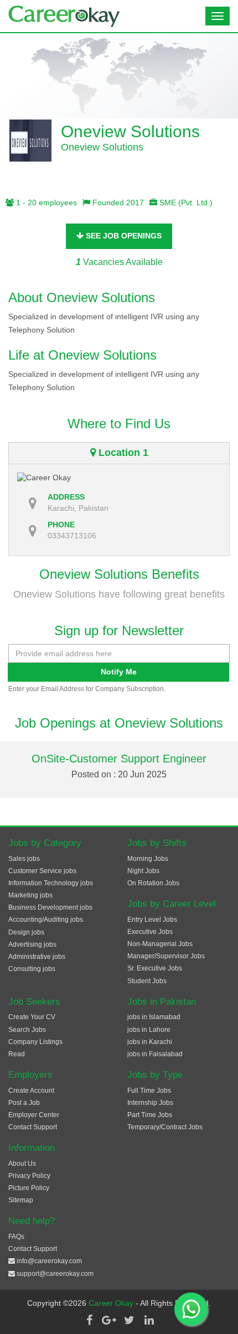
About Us (22, 1163)
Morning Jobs (147, 859)
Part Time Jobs (149, 1115)
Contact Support (32, 1127)
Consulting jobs (31, 969)
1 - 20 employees (45, 202)
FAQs (16, 1236)
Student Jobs (147, 981)
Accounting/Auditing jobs (45, 919)
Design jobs (26, 932)
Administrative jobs (36, 957)
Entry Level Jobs (152, 919)
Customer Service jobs (42, 871)
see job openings (123, 235)
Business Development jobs (50, 907)
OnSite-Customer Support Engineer (119, 758)
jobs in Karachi (149, 1042)
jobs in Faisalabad (155, 1054)
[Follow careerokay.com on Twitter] (129, 1320)
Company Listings (35, 1042)
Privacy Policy (29, 1176)
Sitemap (20, 1200)
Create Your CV (31, 1017)
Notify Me (119, 671)
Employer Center (33, 1115)
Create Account (31, 1090)
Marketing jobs (30, 895)
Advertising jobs (32, 944)
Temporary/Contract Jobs (165, 1127)
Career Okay (112, 1303)
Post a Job (24, 1103)
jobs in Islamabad (153, 1017)
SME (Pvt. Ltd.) (185, 202)
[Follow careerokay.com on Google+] (109, 1320)
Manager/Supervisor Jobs (166, 956)
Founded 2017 (117, 202)
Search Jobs (27, 1030)
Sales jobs (24, 859)
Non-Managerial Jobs (160, 944)
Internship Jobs (150, 1103)
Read (16, 1054)
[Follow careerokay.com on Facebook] (89, 1320)
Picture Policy (28, 1188)
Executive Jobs (150, 932)
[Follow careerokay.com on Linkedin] (149, 1320)
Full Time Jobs (149, 1090)
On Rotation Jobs (153, 883)
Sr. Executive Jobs (154, 968)
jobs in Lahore (148, 1030)
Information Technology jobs (50, 883)
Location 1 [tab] (122, 452)
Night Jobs (143, 871)
